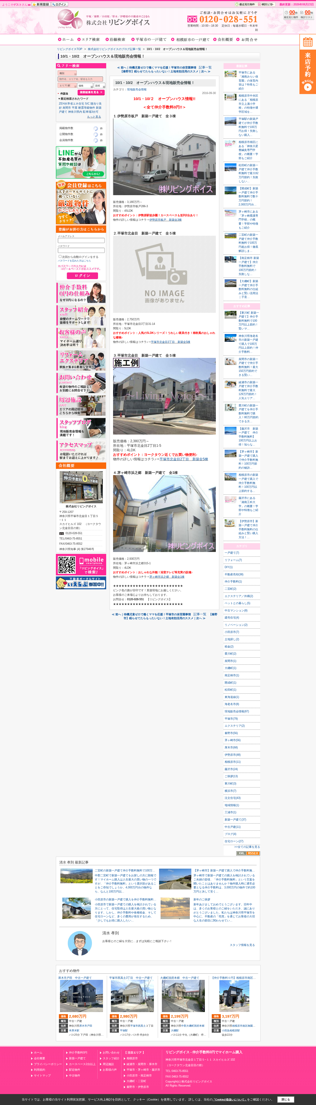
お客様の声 (110, 1069)
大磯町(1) (230, 668)
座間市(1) (230, 661)
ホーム (38, 1052)
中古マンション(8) (236, 610)
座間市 (67, 107)
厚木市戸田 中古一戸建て (75, 977)
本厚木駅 (74, 1030)
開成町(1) (230, 682)
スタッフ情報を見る (242, 945)
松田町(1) (230, 689)
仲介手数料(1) (233, 581)
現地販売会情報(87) (237, 711)
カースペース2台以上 (82, 1064)
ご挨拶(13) (231, 776)
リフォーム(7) (233, 560)
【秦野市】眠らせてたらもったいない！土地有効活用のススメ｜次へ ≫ (165, 71)
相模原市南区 (240, 1025)
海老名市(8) (232, 704)
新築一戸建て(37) (235, 819)
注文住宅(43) (233, 797)
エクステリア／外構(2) (239, 596)
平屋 (74, 107)
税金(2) (229, 646)
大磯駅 (175, 1030)
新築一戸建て (77, 1058)
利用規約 (39, 1069)
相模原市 (132, 1058)
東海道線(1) (232, 697)
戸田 (89, 1025)
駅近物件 (74, 1069)
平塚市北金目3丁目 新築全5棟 (170, 342)
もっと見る (94, 116)
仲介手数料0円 (78, 1052)
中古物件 (74, 1075)
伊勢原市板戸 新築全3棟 (165, 219)
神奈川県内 (75, 111)
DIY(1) (229, 567)
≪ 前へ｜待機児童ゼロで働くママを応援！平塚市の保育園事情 (156, 67)
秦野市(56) (231, 733)
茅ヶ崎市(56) (233, 740)
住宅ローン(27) (234, 841)
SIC (87, 103)
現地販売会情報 (137, 89)
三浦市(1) (230, 812)
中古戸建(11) (233, 826)
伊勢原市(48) (233, 754)
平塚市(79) (231, 718)
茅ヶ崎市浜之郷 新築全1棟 (166, 576)
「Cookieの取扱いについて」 (230, 1099)
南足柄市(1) (232, 675)
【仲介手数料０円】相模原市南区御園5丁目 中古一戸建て (248, 977)
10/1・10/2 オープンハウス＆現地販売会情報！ (155, 83)
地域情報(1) (232, 805)
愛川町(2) (230, 653)
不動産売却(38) (234, 574)
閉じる (286, 1099)
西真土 (142, 1025)
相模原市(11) (233, 761)
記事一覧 (205, 67)
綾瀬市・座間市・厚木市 (142, 1064)
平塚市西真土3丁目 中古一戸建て (131, 977)
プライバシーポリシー (48, 1064)
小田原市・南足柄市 (139, 1075)
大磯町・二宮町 (136, 1081)
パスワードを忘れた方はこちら (74, 260)
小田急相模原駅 (231, 1030)
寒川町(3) (230, 783)
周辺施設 (108, 1064)
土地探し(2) (232, 639)
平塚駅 (124, 1030)
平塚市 (134, 1025)
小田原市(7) (232, 632)
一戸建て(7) (232, 552)
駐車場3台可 (90, 111)
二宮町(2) (230, 588)
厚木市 (83, 1025)
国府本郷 (199, 1025)
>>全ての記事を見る (247, 846)
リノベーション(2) (236, 624)
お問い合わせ (111, 1052)
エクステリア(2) (235, 725)
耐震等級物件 (86, 107)
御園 (250, 1025)
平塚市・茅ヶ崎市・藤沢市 (143, 1069)
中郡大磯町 (187, 1025)
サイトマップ (42, 1075)
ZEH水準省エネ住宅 (71, 103)
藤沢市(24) (231, 769)
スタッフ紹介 (111, 1058)
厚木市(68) (231, 747)
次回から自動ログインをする (80, 256)
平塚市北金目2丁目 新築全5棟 (184, 459)
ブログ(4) (230, 834)
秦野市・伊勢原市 (138, 1086)
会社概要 (39, 1058)
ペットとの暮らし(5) (237, 603)
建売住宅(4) (232, 617)
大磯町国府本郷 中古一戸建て (179, 977)
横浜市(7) (230, 790)
